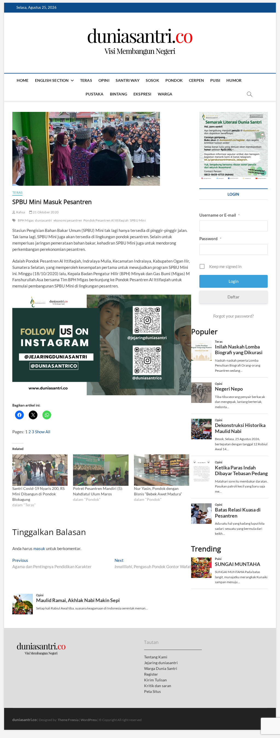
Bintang (118, 94)
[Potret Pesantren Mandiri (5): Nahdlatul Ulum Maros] (100, 470)
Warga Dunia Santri (160, 668)
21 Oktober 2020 (45, 212)
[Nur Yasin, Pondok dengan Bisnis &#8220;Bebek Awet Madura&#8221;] (161, 470)
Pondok (174, 80)
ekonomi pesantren (68, 220)
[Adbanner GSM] (233, 114)
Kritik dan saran (157, 685)
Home (23, 80)
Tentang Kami (155, 657)
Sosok (152, 80)
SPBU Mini (138, 220)
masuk (39, 548)
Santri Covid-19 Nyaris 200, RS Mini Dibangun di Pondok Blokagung (38, 494)
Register (151, 674)
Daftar (234, 296)
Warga (165, 94)
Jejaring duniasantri (161, 662)
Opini (103, 80)
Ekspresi (142, 94)
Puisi (215, 80)
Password (210, 238)
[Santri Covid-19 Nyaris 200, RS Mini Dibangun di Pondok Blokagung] (40, 470)
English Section (52, 80)
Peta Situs (152, 691)
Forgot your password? (233, 315)
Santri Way (127, 80)
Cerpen (196, 80)
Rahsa (20, 212)
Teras (86, 80)
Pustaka (94, 94)
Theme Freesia (68, 720)
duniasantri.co (24, 719)
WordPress (89, 720)
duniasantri (43, 220)
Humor (233, 80)
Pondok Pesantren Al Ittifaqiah (106, 220)
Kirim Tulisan (155, 680)
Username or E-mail (219, 215)
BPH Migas (26, 220)
